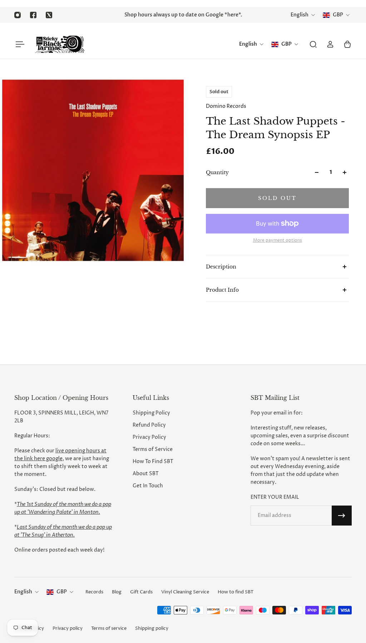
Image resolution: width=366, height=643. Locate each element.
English (23, 591)
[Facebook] (33, 15)
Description (221, 266)
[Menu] (18, 44)
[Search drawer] (313, 44)
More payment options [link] (277, 240)
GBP (61, 591)
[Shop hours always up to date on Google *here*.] (183, 15)
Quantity (217, 172)
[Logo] (60, 44)
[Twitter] (49, 15)
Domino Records (226, 106)
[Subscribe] (342, 516)
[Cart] (347, 44)
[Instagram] (17, 15)
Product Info (222, 290)
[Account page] (330, 44)
